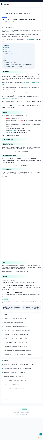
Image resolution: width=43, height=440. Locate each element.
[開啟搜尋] (40, 434)
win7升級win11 (8, 301)
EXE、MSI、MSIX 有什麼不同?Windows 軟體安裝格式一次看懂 (15, 342)
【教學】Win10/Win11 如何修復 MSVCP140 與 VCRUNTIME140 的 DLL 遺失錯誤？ (19, 364)
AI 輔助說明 (22, 412)
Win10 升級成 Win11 (9, 30)
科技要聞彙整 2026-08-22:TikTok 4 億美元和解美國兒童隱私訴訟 (16, 334)
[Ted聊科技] (5, 4)
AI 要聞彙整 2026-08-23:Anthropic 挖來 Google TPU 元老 (15, 318)
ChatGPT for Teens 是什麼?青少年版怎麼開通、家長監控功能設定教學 (17, 330)
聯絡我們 (19, 410)
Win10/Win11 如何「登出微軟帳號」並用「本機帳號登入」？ (15, 388)
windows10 (18, 301)
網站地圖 (28, 410)
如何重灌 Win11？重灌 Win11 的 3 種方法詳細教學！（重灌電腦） (11, 308)
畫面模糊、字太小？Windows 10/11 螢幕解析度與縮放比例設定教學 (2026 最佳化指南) (20, 392)
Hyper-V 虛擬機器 (13, 130)
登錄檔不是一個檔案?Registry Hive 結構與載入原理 (13, 322)
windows (13, 301)
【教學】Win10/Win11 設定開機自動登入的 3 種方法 (13, 384)
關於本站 (14, 410)
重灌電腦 (19, 30)
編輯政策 (18, 412)
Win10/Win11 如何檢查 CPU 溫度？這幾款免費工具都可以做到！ (15, 380)
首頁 (3, 10)
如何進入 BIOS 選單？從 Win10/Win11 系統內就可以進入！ (14, 376)
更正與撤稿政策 (27, 412)
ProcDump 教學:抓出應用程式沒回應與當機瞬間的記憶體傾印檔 (15, 326)
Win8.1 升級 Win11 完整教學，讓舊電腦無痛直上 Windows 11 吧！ (31, 308)
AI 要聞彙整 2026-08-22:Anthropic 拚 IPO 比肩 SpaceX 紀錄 (15, 338)
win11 (4, 301)
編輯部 (15, 412)
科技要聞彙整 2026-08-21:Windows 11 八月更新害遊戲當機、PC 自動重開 (18, 354)
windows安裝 (32, 301)
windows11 (23, 301)
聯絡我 (31, 39)
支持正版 (8, 132)
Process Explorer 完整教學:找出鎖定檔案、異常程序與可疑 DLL (15, 346)
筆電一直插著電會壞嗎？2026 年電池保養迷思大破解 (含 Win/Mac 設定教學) (18, 368)
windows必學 (37, 301)
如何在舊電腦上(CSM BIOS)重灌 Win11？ (11, 98)
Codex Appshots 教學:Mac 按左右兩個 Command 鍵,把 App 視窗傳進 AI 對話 (18, 350)
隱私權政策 (23, 410)
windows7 (27, 301)
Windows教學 (7, 10)
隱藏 (9, 45)
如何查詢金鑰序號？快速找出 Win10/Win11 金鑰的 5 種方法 (14, 372)
